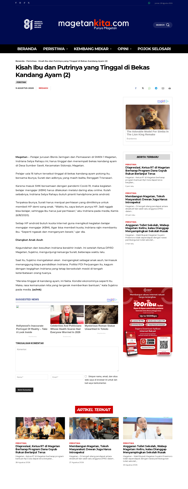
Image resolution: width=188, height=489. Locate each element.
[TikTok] (24, 2)
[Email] (163, 88)
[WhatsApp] (149, 88)
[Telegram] (156, 88)
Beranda (20, 61)
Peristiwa (31, 61)
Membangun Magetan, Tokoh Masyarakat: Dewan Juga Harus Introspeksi (146, 199)
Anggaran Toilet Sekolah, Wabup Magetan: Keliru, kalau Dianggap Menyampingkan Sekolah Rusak (147, 228)
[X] (28, 2)
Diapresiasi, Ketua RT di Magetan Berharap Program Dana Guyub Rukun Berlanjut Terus (147, 170)
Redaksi (43, 88)
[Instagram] (20, 2)
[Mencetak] (169, 88)
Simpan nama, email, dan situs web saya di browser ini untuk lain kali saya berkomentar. (101, 379)
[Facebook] (15, 2)
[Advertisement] (148, 264)
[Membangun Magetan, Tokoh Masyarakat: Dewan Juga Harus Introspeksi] (94, 428)
